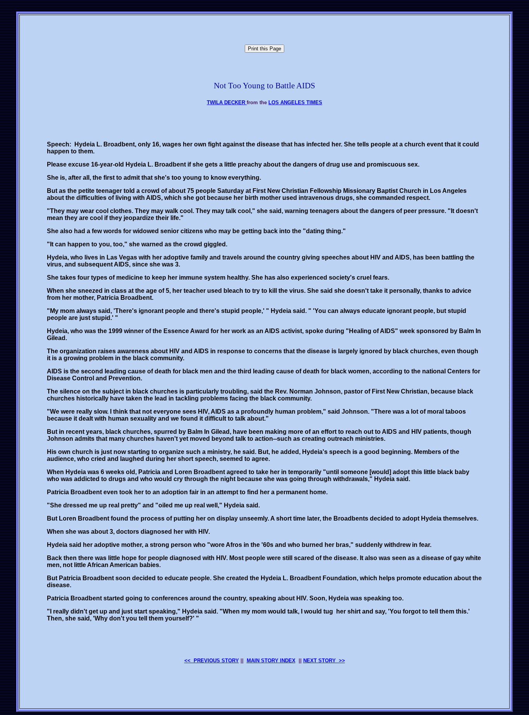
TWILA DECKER (227, 102)
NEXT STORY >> (324, 660)
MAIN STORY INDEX (271, 660)
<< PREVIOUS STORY (211, 660)
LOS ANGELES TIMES (295, 102)
